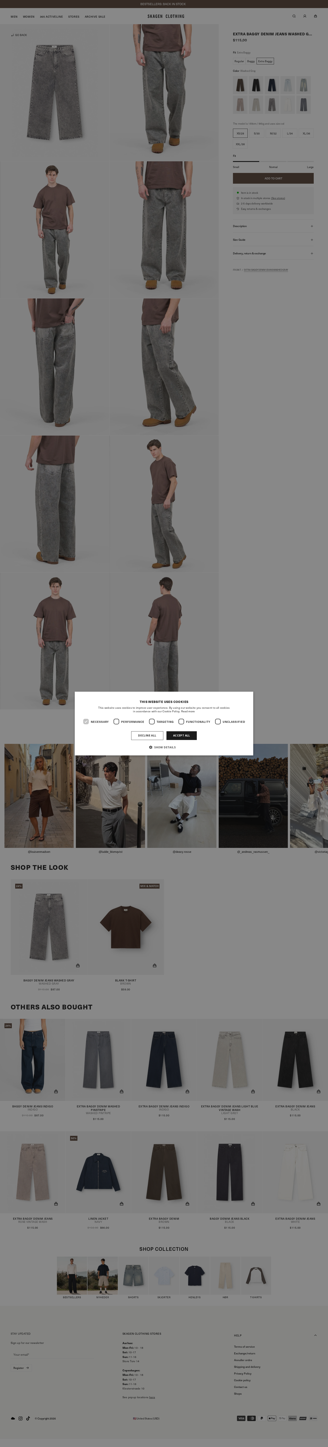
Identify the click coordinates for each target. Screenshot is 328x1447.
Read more (188, 711)
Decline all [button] (147, 735)
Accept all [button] (181, 735)
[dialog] (164, 723)
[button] (164, 747)
